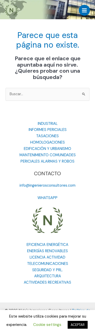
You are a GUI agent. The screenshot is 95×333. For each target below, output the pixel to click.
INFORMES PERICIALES (48, 129)
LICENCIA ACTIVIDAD (47, 257)
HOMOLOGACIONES (47, 142)
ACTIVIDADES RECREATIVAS (47, 282)
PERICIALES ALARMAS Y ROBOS (47, 161)
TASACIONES (47, 136)
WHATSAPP (47, 197)
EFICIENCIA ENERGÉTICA (47, 244)
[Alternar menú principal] (84, 10)
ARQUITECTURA (47, 276)
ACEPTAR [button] (78, 325)
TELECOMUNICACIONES (47, 263)
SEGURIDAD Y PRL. (47, 270)
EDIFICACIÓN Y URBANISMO (47, 148)
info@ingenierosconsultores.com (47, 185)
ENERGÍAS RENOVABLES (47, 251)
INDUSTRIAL (48, 123)
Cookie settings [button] (47, 324)
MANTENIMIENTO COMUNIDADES (48, 155)
